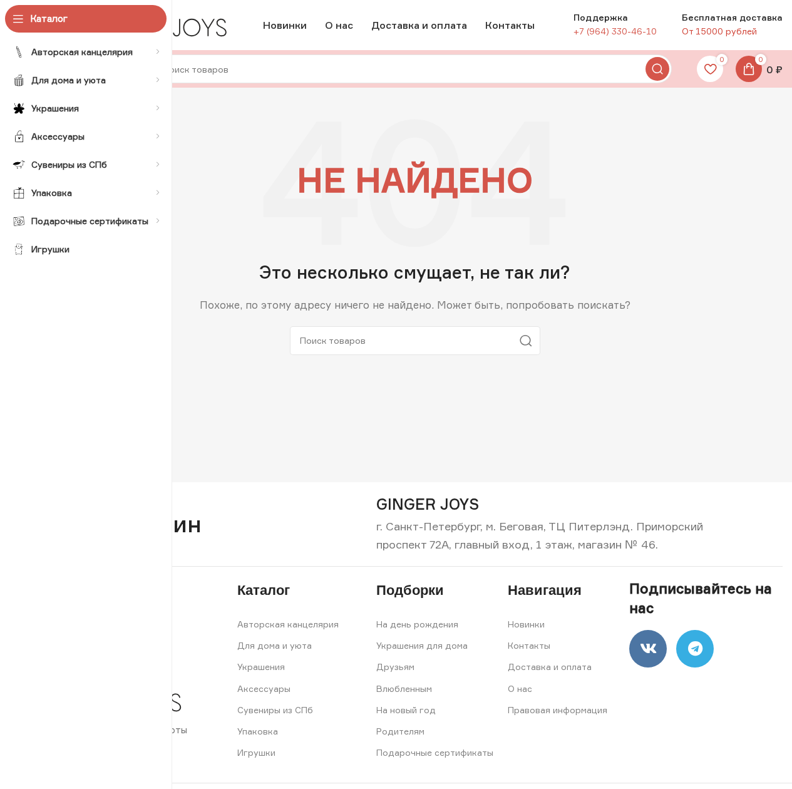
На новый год (406, 709)
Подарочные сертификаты (434, 752)
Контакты (529, 645)
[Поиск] (657, 69)
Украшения (261, 666)
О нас (520, 688)
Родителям (400, 731)
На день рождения (417, 624)
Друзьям (395, 666)
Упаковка (257, 731)
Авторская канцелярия (288, 624)
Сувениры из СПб (275, 709)
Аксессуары (264, 688)
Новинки (526, 624)
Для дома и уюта (274, 645)
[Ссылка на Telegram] (695, 649)
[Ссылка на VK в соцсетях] (648, 649)
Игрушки (256, 752)
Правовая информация (557, 709)
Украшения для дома (422, 645)
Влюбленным (404, 688)
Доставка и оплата (550, 666)
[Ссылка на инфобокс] (427, 504)
